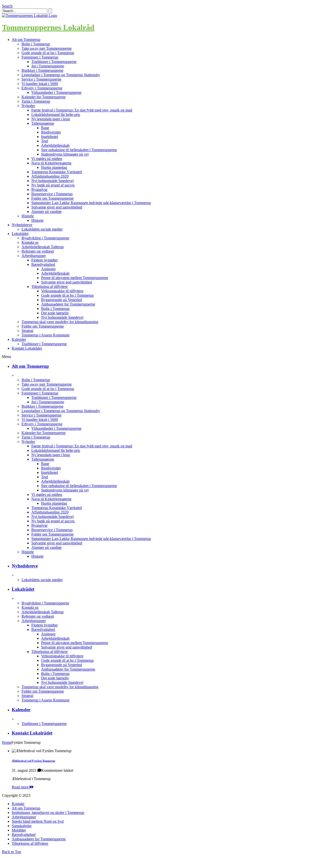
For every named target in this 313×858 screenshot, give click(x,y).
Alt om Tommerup (30, 366)
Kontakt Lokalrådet (32, 732)
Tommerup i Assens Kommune (45, 335)
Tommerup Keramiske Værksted (56, 172)
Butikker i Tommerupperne (42, 70)
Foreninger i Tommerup (40, 57)
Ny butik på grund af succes (53, 185)
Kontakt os (30, 242)
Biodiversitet (51, 132)
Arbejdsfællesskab (55, 145)
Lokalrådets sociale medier (42, 229)
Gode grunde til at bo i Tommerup (48, 53)
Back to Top (11, 852)
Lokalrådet (23, 589)
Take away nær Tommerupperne (47, 48)
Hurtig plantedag (54, 167)
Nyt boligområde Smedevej (52, 181)
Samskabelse (22, 826)
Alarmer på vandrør (46, 211)
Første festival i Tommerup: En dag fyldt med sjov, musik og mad (81, 110)
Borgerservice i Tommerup (52, 194)
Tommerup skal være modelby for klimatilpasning (60, 322)
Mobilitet (19, 830)
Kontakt (18, 804)
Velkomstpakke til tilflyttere (62, 291)
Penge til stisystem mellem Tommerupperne (74, 278)
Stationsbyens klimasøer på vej (65, 154)
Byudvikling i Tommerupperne (45, 238)
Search (7, 6)
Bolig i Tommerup (36, 44)
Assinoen (48, 269)
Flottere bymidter (44, 260)
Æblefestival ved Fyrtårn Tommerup (33, 760)
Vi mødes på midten (46, 159)
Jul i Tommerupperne (47, 66)
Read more (21, 787)
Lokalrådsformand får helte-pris (55, 114)
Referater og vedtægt (38, 251)
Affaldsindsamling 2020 (49, 176)
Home (6, 742)
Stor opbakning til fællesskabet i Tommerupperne (79, 150)
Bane (45, 128)
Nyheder (28, 106)
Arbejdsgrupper (34, 256)
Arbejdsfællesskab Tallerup (43, 247)
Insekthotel (49, 137)
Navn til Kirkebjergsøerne (51, 163)
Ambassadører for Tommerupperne (68, 304)
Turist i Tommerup (36, 101)
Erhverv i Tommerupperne (42, 88)
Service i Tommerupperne (41, 79)
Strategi (27, 331)
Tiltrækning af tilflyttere (49, 286)
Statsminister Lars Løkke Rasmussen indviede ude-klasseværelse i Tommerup (91, 203)
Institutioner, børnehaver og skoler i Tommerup (48, 812)
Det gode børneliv (55, 313)
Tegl (44, 141)
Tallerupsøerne (42, 123)
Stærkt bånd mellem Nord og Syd (38, 821)
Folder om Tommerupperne (52, 198)
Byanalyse (39, 189)
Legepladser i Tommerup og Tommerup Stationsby (61, 75)
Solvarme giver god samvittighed (56, 207)
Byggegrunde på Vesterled (61, 300)
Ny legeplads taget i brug (50, 119)
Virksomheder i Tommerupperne (56, 92)
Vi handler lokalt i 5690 (40, 84)
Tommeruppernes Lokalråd (48, 27)
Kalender (21, 709)
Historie (28, 216)
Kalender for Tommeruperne (44, 97)
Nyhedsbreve (25, 565)
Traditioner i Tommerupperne (54, 62)
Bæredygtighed (43, 264)
